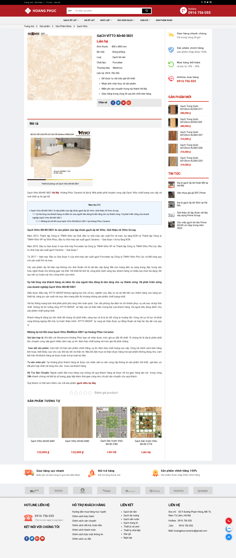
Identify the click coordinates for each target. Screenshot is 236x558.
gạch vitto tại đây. (86, 383)
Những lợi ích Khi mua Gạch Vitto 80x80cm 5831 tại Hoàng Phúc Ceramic (73, 221)
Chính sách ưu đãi (81, 539)
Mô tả (34, 123)
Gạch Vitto (82, 26)
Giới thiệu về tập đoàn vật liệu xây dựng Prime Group (192, 214)
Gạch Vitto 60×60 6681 (43, 441)
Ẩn (99, 205)
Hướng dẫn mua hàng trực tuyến (89, 511)
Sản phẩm (45, 26)
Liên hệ (57, 2)
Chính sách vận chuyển (84, 521)
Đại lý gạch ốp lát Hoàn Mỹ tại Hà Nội (192, 184)
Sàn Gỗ (144, 20)
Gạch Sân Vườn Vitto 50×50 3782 (112, 442)
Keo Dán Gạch (125, 20)
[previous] (27, 431)
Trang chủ (28, 2)
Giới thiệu (38, 2)
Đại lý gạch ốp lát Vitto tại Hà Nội (192, 204)
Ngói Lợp (105, 20)
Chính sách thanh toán (84, 530)
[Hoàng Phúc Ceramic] (43, 11)
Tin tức (49, 2)
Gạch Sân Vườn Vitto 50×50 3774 (146, 443)
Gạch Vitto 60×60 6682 (77, 441)
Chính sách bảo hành (83, 516)
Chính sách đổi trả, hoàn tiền (87, 525)
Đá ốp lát (89, 20)
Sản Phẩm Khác (164, 20)
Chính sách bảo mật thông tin (87, 534)
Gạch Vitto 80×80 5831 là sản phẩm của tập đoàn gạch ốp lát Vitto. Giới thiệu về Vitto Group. (74, 210)
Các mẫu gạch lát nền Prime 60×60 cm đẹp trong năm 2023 (192, 225)
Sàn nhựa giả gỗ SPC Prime (191, 193)
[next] (161, 431)
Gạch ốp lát (70, 20)
